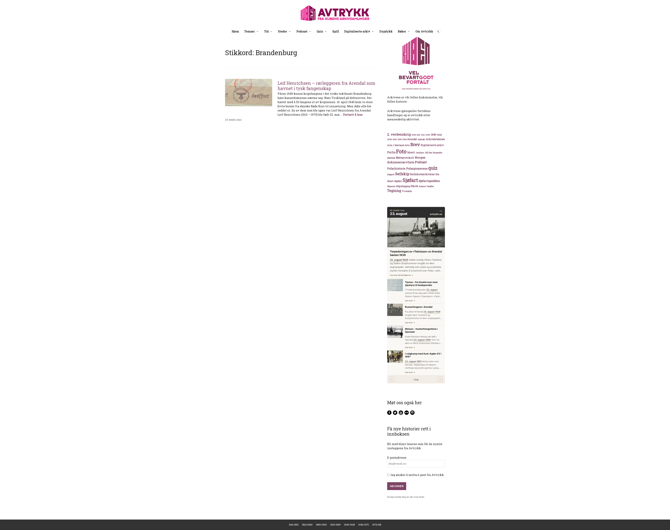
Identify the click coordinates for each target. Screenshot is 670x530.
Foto (401, 151)
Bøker (402, 31)
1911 (423, 134)
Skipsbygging (403, 186)
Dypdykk (386, 31)
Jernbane (420, 152)
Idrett (411, 152)
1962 (404, 139)
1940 (433, 134)
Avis (407, 145)
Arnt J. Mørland (395, 145)
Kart (430, 152)
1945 (389, 139)
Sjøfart (410, 180)
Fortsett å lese (353, 114)
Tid (266, 31)
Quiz (320, 31)
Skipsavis (391, 186)
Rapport (390, 174)
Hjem (235, 31)
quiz (432, 168)
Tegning (394, 190)
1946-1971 (363, 524)
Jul (426, 152)
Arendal (412, 139)
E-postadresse (396, 457)
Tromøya (407, 191)
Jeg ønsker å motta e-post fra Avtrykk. (416, 475)
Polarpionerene (417, 168)
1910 (418, 135)
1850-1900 (321, 524)
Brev (415, 144)
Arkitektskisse (435, 139)
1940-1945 (349, 524)
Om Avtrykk (424, 31)
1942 (439, 134)
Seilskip (402, 173)
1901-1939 (335, 524)
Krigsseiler (437, 152)
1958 (399, 139)
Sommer (422, 186)
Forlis (391, 152)
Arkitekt (421, 139)
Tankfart (430, 186)
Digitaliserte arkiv (357, 31)
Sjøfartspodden (429, 181)
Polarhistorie (396, 168)
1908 (414, 135)
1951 (395, 139)
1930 (428, 134)
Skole (414, 186)
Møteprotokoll (405, 157)
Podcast (301, 31)
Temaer (249, 31)
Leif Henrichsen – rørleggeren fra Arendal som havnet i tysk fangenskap (326, 85)
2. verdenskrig (399, 134)
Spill (335, 31)
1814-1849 (307, 524)
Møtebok (391, 157)
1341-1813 (294, 524)
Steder (282, 31)
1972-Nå (376, 524)
